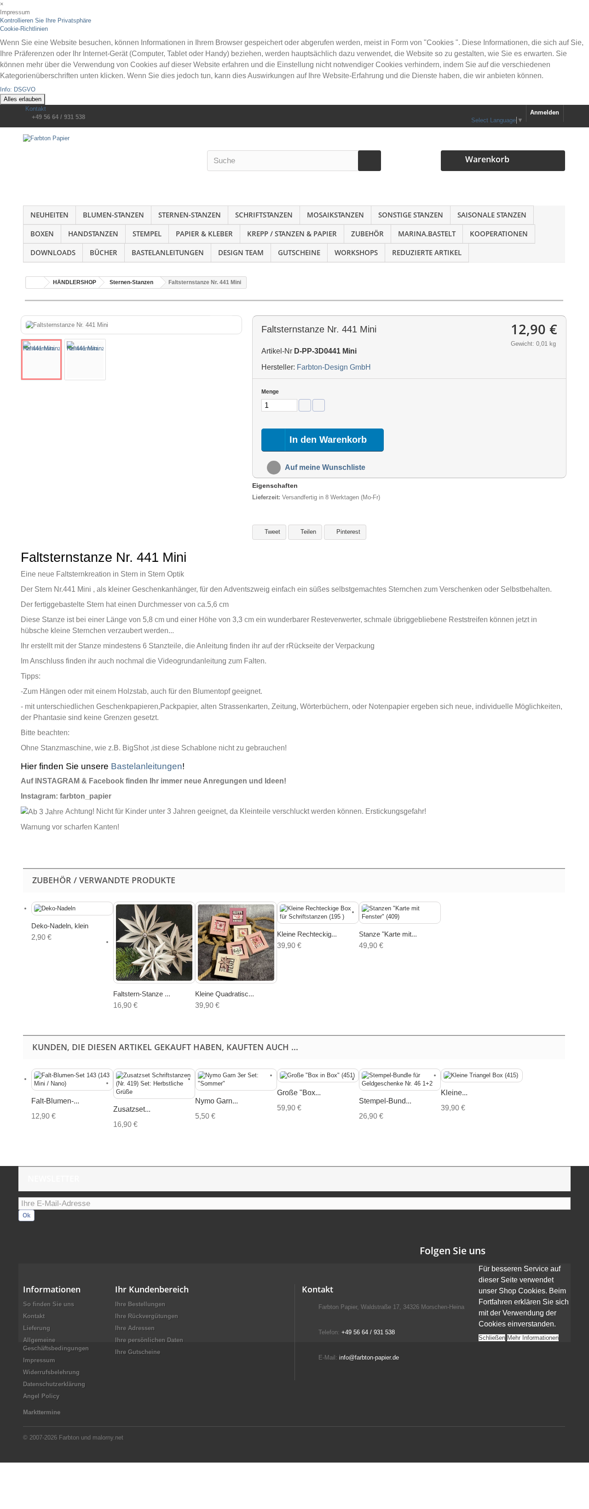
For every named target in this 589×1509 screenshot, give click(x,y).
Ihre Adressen (135, 1328)
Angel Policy (41, 1396)
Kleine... (454, 1093)
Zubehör (367, 233)
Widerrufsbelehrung (51, 1372)
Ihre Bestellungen (140, 1304)
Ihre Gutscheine (137, 1352)
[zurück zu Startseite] (35, 282)
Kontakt (35, 108)
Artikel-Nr (276, 351)
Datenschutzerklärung (54, 1384)
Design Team (241, 252)
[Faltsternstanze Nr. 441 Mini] (41, 359)
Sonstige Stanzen (410, 214)
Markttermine (41, 1412)
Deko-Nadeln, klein (59, 926)
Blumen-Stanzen (113, 214)
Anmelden (544, 112)
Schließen (492, 1337)
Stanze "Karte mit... (388, 934)
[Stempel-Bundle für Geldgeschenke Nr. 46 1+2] (400, 1080)
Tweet (271, 531)
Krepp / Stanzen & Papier (292, 233)
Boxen (42, 233)
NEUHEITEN (49, 214)
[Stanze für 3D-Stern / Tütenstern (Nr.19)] (154, 942)
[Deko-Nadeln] (72, 909)
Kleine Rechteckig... (307, 934)
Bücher (103, 252)
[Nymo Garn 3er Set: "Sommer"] (236, 1080)
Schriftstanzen (264, 214)
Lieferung (36, 1328)
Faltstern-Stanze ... (141, 994)
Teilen (307, 531)
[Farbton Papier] (110, 170)
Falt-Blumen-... (55, 1101)
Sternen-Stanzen (189, 214)
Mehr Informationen (533, 1337)
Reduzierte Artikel (427, 252)
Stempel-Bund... (385, 1101)
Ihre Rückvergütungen (146, 1316)
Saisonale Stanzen (491, 214)
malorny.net (107, 1437)
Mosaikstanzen (335, 214)
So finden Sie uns (48, 1304)
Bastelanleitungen (168, 252)
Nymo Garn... (216, 1101)
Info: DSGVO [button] (17, 89)
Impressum (39, 1360)
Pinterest (347, 531)
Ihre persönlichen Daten (149, 1340)
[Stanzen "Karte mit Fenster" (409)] (400, 913)
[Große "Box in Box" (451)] (318, 1076)
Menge (270, 392)
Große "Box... (299, 1093)
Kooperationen (499, 233)
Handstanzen (93, 233)
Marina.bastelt (427, 233)
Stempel (147, 233)
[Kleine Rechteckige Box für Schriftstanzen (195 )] (318, 913)
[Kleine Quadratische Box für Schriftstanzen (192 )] (236, 942)
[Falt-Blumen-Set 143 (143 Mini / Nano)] (72, 1080)
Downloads (52, 252)
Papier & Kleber (204, 233)
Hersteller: (278, 367)
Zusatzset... (131, 1109)
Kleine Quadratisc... (224, 994)
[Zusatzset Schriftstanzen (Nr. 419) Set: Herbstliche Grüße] (154, 1084)
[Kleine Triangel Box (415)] (482, 1076)
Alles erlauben (22, 99)
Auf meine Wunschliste (324, 467)
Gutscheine (299, 252)
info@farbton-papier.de (369, 1357)
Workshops (356, 252)
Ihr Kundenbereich (152, 1289)
